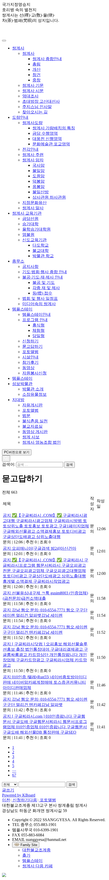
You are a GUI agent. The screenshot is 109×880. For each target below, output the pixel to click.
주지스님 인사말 (37, 107)
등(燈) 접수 (42, 293)
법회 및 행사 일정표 (40, 298)
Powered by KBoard (18, 795)
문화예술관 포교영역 (51, 144)
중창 (36, 80)
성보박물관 (22, 384)
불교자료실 (32, 426)
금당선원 (30, 218)
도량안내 (20, 117)
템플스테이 (22, 309)
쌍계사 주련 (33, 154)
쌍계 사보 (31, 437)
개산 (36, 69)
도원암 (38, 176)
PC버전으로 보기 (16, 452)
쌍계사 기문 (33, 85)
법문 (26, 415)
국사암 (38, 165)
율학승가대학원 (36, 229)
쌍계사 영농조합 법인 (41, 442)
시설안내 (30, 357)
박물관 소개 (33, 389)
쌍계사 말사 (33, 208)
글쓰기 (8, 790)
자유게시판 (32, 405)
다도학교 (40, 245)
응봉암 (38, 186)
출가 (26, 855)
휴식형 (38, 325)
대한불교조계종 (36, 850)
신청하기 (30, 341)
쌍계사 (18, 48)
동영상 (28, 368)
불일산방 (40, 192)
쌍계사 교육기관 (27, 213)
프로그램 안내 (35, 320)
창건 (36, 75)
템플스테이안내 (36, 314)
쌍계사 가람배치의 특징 (53, 128)
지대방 (18, 400)
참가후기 (30, 362)
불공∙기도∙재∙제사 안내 (42, 277)
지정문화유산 (34, 202)
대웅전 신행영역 (47, 138)
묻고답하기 (32, 346)
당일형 (38, 336)
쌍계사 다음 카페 (37, 866)
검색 (71, 784)
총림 (36, 64)
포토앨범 (30, 352)
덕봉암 (38, 181)
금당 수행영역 (45, 133)
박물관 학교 (43, 256)
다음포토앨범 (42, 800)
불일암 (38, 170)
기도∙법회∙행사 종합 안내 (44, 272)
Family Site (28, 845)
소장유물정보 (34, 394)
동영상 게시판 (35, 431)
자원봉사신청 (34, 373)
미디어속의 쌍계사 (39, 304)
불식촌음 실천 (35, 421)
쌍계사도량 (32, 122)
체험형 (38, 330)
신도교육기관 (34, 240)
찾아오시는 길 (35, 112)
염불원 (28, 234)
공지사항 (30, 266)
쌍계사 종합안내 (47, 59)
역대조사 (30, 96)
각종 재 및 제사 (46, 288)
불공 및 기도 (43, 282)
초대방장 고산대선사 (41, 101)
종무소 (18, 261)
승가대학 (30, 224)
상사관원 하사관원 (49, 197)
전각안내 (30, 149)
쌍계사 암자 (33, 160)
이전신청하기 (15, 800)
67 (14, 775)
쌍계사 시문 (33, 91)
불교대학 (40, 250)
